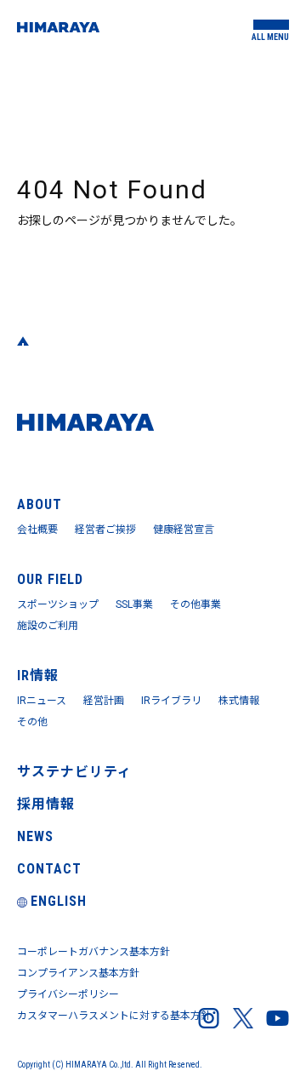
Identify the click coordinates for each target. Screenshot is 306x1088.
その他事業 (195, 604)
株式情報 (238, 701)
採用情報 (46, 804)
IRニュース (41, 701)
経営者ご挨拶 (105, 529)
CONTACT (49, 869)
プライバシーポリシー (68, 994)
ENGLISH (59, 901)
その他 (32, 722)
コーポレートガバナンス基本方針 (93, 952)
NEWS (35, 836)
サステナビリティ (74, 772)
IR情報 (38, 675)
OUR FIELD (50, 579)
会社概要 (37, 529)
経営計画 (103, 701)
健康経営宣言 (183, 529)
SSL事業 (134, 604)
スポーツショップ (58, 604)
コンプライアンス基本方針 (78, 973)
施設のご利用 (47, 626)
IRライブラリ (171, 701)
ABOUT (39, 504)
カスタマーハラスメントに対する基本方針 (114, 1016)
